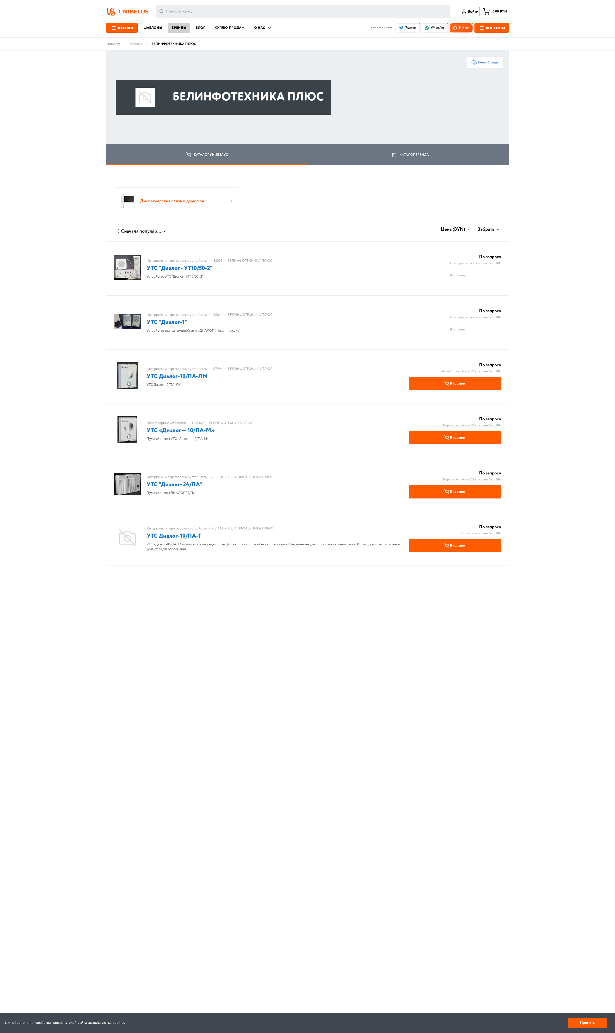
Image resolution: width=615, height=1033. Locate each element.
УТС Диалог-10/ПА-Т (174, 536)
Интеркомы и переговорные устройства (177, 260)
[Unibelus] (127, 11)
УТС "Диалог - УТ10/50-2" (180, 268)
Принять (587, 1023)
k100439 (197, 423)
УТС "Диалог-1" (167, 322)
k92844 (217, 314)
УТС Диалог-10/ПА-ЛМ (177, 376)
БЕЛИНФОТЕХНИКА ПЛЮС (250, 260)
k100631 (217, 477)
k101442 (217, 528)
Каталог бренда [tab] (414, 154)
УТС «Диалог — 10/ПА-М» (181, 430)
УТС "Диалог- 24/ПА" (174, 484)
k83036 (217, 260)
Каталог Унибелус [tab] (211, 154)
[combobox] (303, 11)
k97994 (217, 369)
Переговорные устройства (166, 423)
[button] (140, 231)
